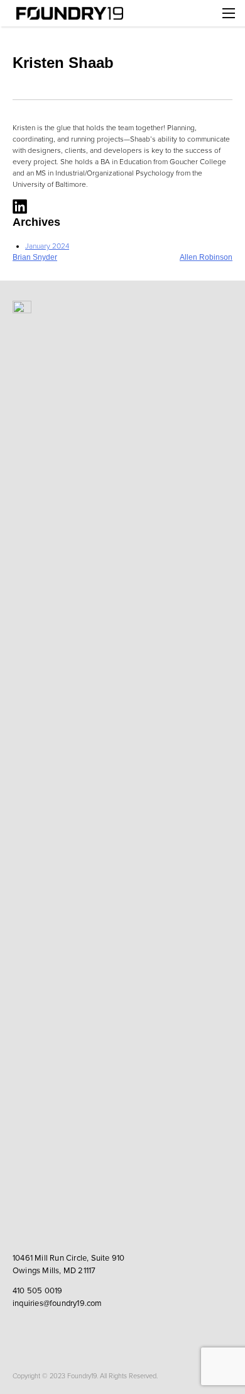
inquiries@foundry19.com (57, 1303)
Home (69, 13)
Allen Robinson (206, 257)
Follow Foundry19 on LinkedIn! (24, 1332)
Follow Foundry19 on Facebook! (47, 1332)
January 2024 (47, 246)
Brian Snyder (35, 257)
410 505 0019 (37, 1291)
